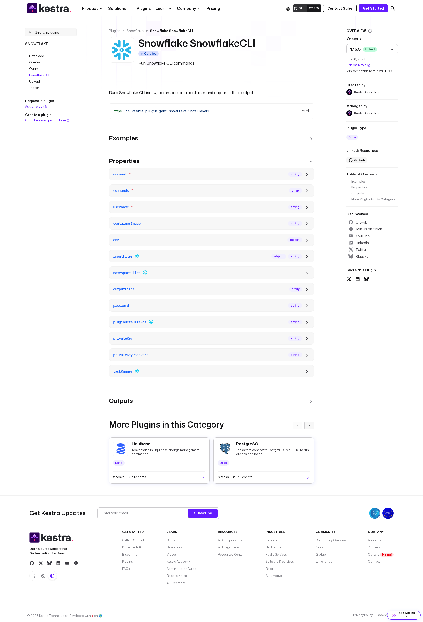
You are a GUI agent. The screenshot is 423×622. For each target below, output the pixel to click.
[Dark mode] (43, 576)
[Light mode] (34, 576)
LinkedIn (362, 242)
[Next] (309, 425)
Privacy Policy (363, 615)
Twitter (361, 249)
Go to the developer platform (46, 120)
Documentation (133, 547)
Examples (358, 181)
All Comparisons (230, 540)
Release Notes (356, 65)
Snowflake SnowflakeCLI (171, 30)
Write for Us (324, 562)
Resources (174, 547)
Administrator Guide (181, 569)
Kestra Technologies (53, 616)
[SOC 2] (374, 513)
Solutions (117, 8)
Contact (374, 562)
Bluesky (362, 256)
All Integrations (229, 547)
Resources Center (231, 554)
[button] (143, 8)
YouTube (363, 236)
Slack (320, 547)
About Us (374, 540)
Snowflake (135, 30)
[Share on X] (348, 278)
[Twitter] (40, 563)
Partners (374, 547)
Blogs (171, 540)
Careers (380, 554)
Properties (359, 187)
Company (186, 8)
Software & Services (280, 562)
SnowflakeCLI (39, 75)
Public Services (276, 554)
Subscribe (203, 513)
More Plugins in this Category (373, 199)
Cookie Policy (386, 615)
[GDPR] (388, 513)
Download (36, 56)
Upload (34, 81)
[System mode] (52, 576)
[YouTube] (67, 563)
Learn (161, 8)
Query (33, 69)
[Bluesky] (49, 563)
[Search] (393, 8)
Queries (34, 62)
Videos (172, 554)
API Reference (176, 583)
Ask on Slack (35, 106)
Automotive (274, 576)
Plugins (114, 30)
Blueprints (129, 554)
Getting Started (133, 540)
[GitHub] (31, 563)
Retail (270, 569)
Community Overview (331, 540)
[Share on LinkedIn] (357, 278)
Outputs (357, 193)
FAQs (126, 569)
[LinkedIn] (58, 563)
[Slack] (288, 8)
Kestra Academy (178, 562)
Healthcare (273, 547)
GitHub (361, 222)
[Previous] (297, 425)
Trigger (34, 88)
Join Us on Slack (369, 229)
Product (90, 8)
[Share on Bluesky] (366, 278)
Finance (271, 540)
